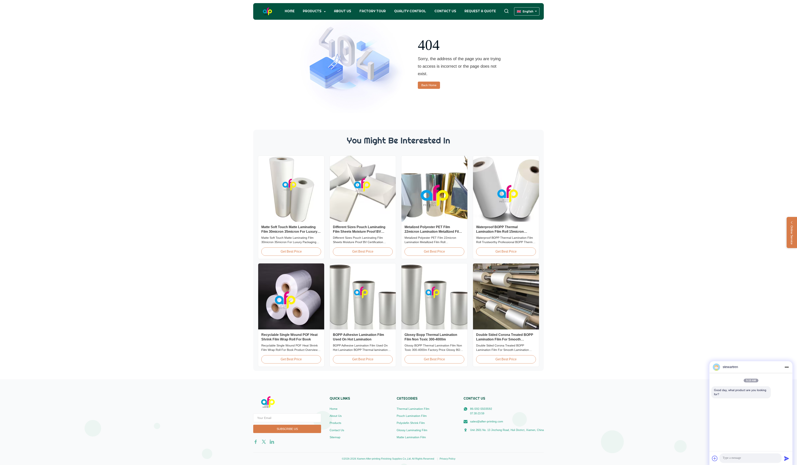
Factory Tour (372, 11)
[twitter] (263, 441)
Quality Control (410, 11)
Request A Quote (480, 11)
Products (312, 11)
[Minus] (786, 367)
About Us (342, 11)
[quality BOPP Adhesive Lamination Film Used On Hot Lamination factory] (363, 296)
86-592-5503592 (481, 408)
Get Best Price (291, 251)
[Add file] (715, 458)
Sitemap (335, 437)
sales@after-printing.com (486, 421)
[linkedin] (271, 441)
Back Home (428, 85)
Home (290, 11)
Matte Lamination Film (411, 437)
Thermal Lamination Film (413, 408)
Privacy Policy (447, 458)
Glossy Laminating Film (412, 430)
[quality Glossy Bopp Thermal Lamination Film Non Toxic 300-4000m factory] (434, 296)
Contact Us (445, 11)
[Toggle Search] (506, 11)
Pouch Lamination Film (412, 415)
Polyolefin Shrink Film (411, 423)
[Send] (786, 458)
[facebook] (255, 441)
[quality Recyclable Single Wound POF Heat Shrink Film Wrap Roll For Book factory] (291, 296)
